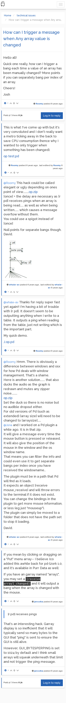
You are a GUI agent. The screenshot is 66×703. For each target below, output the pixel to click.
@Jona (8, 425)
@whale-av (11, 302)
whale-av (14, 284)
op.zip (33, 192)
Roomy (39, 103)
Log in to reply (52, 115)
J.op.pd (9, 342)
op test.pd (11, 156)
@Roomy (10, 183)
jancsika (38, 601)
